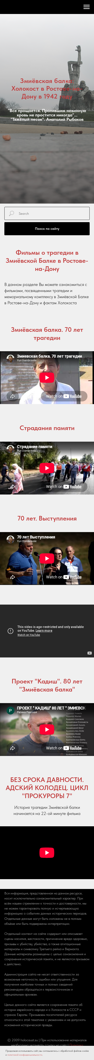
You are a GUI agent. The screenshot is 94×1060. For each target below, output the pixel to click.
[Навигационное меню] (87, 7)
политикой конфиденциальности (24, 1054)
